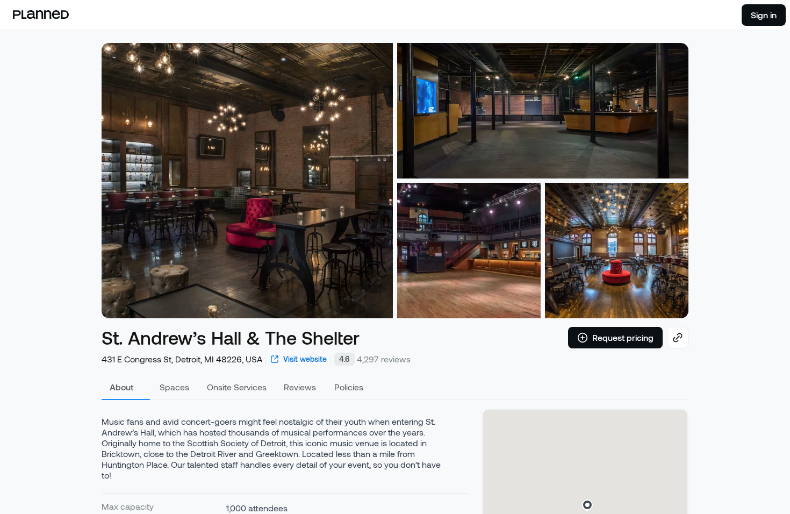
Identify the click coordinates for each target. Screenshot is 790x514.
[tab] (126, 387)
